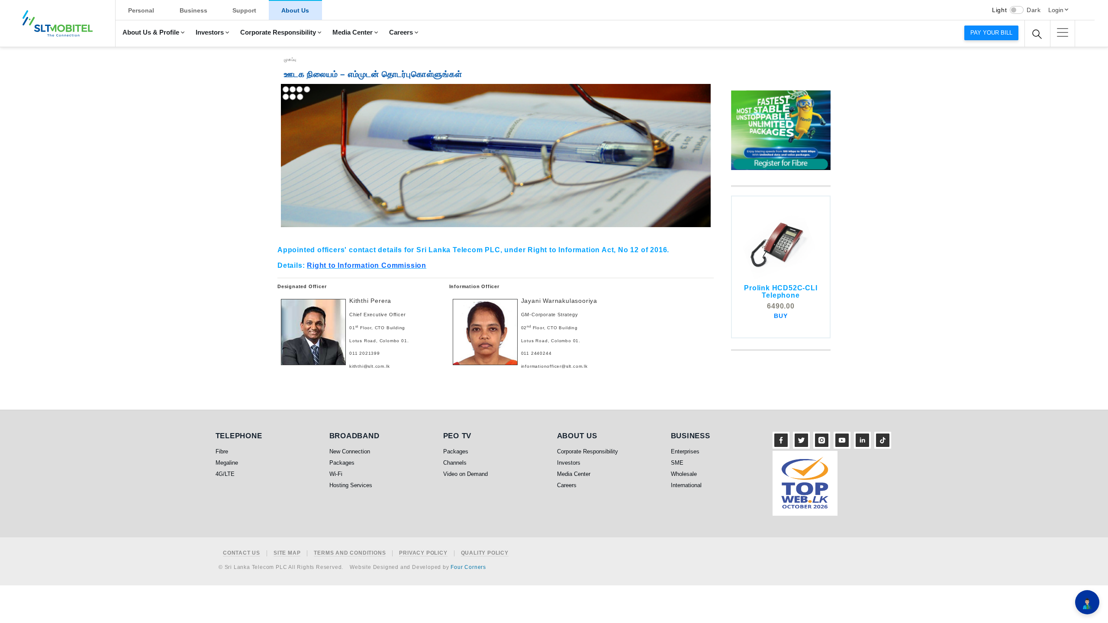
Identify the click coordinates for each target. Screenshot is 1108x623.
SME (677, 462)
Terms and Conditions (350, 553)
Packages (341, 462)
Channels (455, 462)
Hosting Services (350, 485)
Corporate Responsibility (278, 32)
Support (244, 10)
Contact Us (241, 553)
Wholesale (684, 474)
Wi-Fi (335, 474)
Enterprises (685, 451)
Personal (141, 10)
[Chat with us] (1087, 602)
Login (1055, 9)
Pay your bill (991, 32)
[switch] (1017, 10)
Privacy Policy (423, 553)
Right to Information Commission (366, 265)
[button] (1062, 32)
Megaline (227, 462)
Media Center (352, 32)
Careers (401, 32)
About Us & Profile (150, 32)
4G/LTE (225, 474)
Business (193, 10)
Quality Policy (485, 553)
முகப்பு (290, 59)
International (686, 485)
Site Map (287, 553)
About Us (295, 10)
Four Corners (468, 567)
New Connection (349, 451)
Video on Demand (465, 474)
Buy (780, 315)
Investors (210, 32)
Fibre (222, 451)
